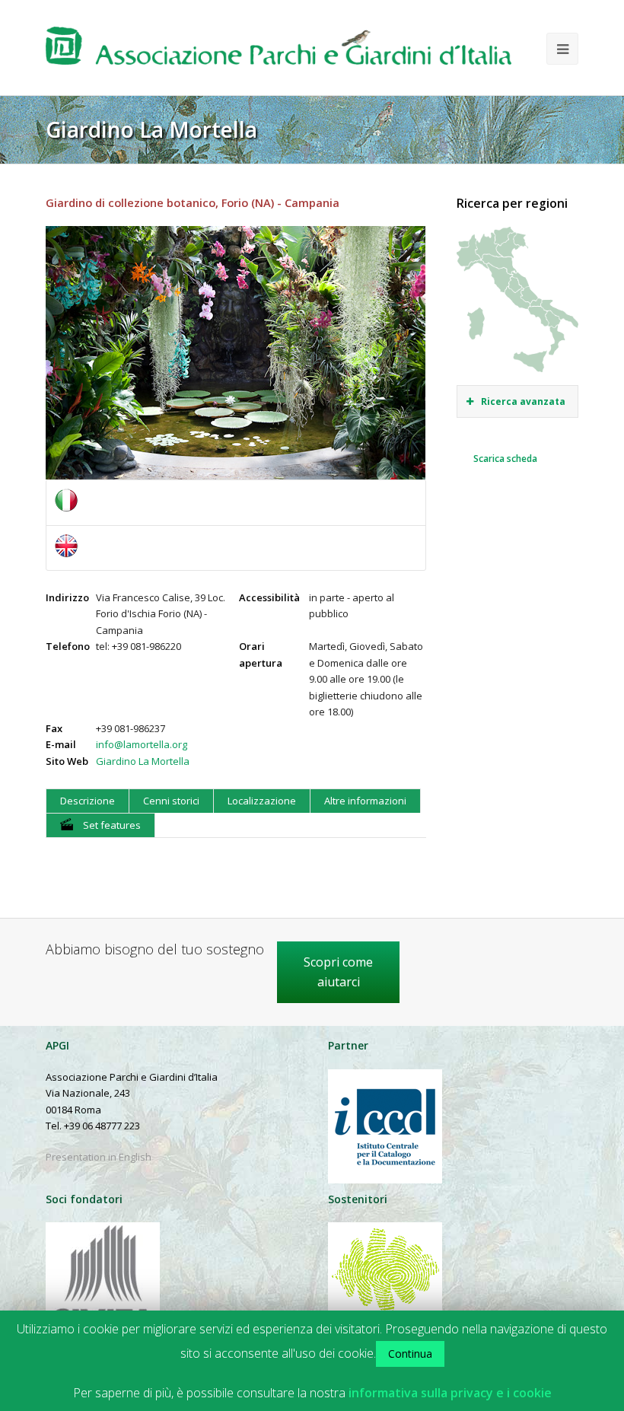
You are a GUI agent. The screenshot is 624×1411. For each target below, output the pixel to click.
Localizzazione (262, 800)
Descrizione (87, 800)
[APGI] (278, 51)
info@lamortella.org (141, 744)
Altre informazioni (365, 800)
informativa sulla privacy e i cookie (450, 1393)
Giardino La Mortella (142, 761)
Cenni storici (171, 800)
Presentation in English (98, 1157)
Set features (111, 825)
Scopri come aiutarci (338, 972)
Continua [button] (410, 1353)
